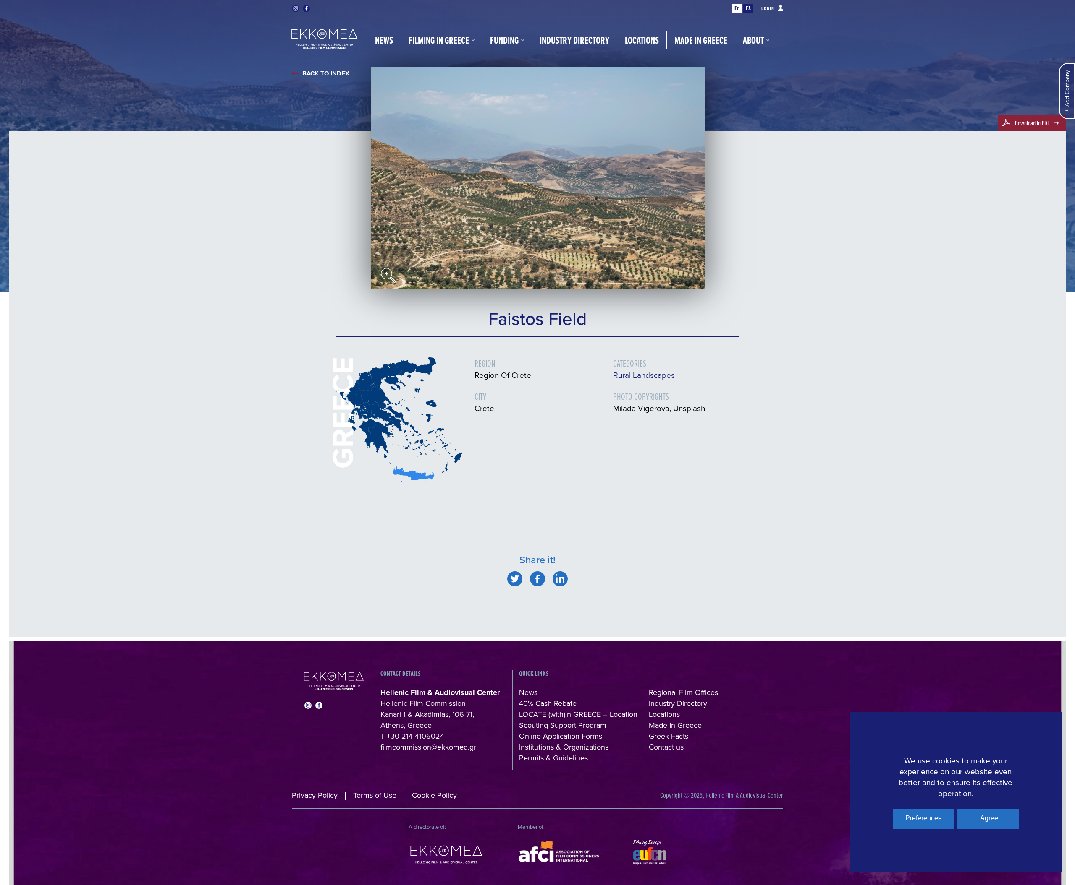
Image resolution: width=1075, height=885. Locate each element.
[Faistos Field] (514, 578)
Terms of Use (374, 795)
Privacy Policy (315, 795)
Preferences (923, 818)
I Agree (987, 818)
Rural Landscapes (644, 374)
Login (768, 8)
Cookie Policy (434, 795)
